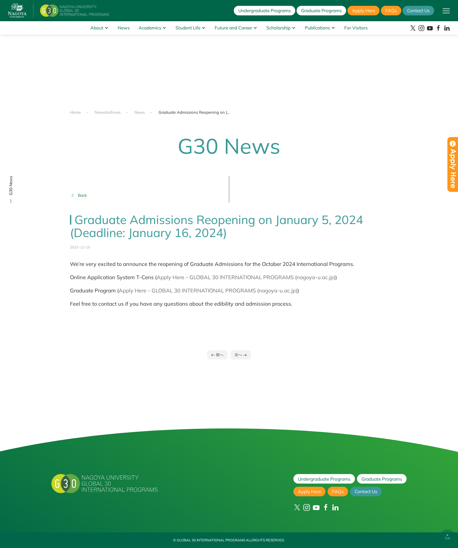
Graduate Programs (321, 10)
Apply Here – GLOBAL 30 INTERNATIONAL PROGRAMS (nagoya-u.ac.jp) (246, 277)
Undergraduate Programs (264, 10)
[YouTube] (430, 28)
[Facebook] (438, 28)
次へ (239, 354)
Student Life (187, 27)
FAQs (391, 10)
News (124, 27)
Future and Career (233, 27)
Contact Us (418, 10)
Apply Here (363, 10)
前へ (219, 354)
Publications (317, 27)
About (96, 27)
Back (82, 195)
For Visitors (356, 27)
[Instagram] (421, 28)
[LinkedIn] (447, 28)
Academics (150, 27)
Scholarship (278, 27)
